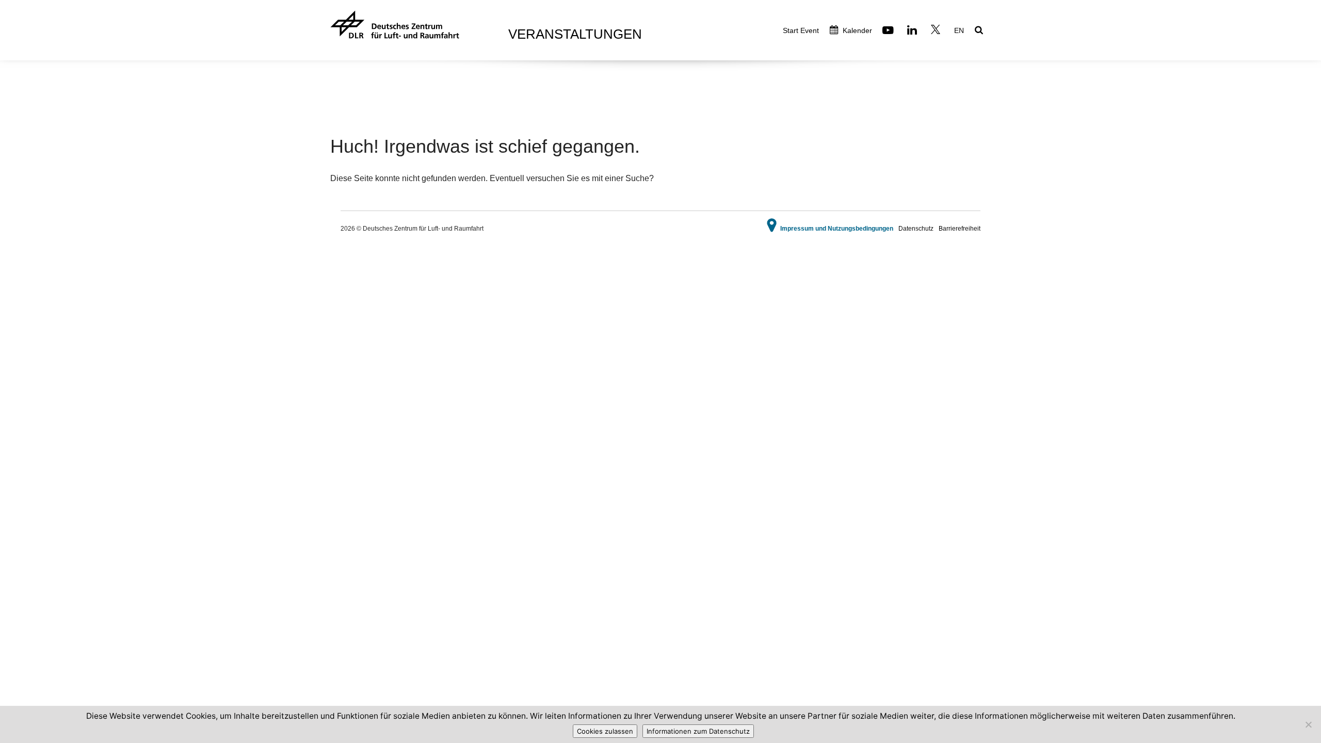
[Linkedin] (913, 31)
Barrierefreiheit (959, 228)
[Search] (980, 31)
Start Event (801, 30)
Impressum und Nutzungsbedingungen (836, 228)
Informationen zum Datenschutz (698, 731)
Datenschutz (915, 228)
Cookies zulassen (605, 731)
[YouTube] (889, 31)
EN (959, 30)
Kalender (856, 30)
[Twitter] (936, 31)
